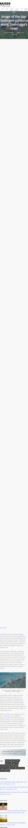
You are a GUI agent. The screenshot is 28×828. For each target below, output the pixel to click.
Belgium (7, 760)
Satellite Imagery (20, 768)
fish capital (7, 718)
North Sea (12, 768)
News (14, 12)
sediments (21, 702)
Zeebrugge (20, 634)
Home (1, 627)
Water (8, 770)
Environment (15, 763)
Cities (12, 760)
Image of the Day (5, 768)
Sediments (3, 770)
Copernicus (8, 763)
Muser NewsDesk (9, 32)
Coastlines (17, 760)
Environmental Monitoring (7, 765)
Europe (16, 765)
